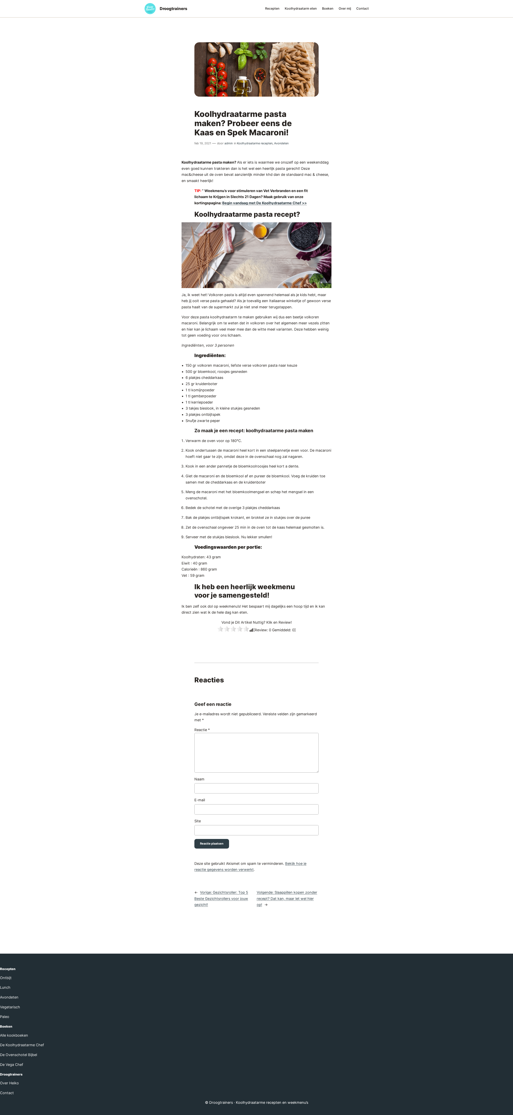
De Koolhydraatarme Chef (22, 1045)
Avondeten (281, 143)
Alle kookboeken (14, 1035)
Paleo (4, 1017)
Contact (7, 1093)
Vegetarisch (10, 1007)
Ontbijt (6, 978)
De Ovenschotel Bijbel (18, 1055)
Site (197, 821)
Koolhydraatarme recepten (255, 143)
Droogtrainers (173, 8)
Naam (199, 779)
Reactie (202, 730)
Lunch (5, 987)
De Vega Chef (11, 1064)
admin (228, 143)
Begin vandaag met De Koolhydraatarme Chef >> (264, 203)
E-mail (199, 800)
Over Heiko (9, 1083)
